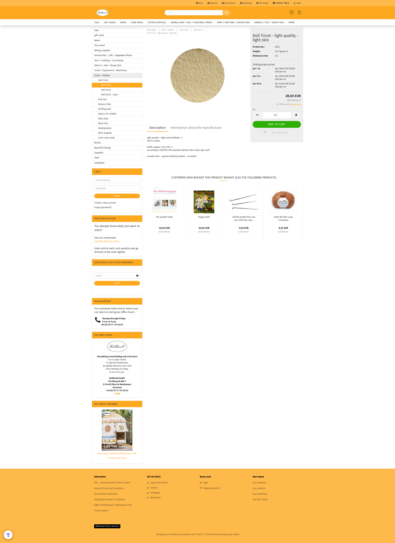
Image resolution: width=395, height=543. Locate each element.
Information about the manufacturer (196, 127)
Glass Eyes (103, 118)
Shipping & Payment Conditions (109, 499)
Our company (259, 482)
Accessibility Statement (105, 494)
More (292, 22)
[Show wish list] (291, 12)
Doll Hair (102, 99)
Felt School (263, 3)
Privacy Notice (101, 510)
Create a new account (105, 203)
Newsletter (155, 497)
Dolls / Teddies (102, 75)
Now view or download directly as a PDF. (117, 453)
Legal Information (159, 482)
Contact (154, 487)
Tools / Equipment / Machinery (110, 70)
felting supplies (157, 22)
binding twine (104, 128)
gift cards (110, 22)
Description (157, 127)
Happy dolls (204, 217)
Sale (96, 22)
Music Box (103, 123)
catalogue (99, 162)
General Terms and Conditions (109, 488)
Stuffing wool (104, 109)
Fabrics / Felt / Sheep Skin (269, 22)
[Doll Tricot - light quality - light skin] (197, 75)
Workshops (247, 3)
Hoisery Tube (104, 104)
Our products (229, 3)
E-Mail (117, 393)
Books (97, 142)
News (200, 3)
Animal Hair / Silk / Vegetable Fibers (191, 22)
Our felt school (260, 499)
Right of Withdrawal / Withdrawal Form (113, 505)
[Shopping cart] (299, 12)
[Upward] (386, 538)
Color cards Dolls (106, 137)
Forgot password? (102, 207)
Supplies (98, 152)
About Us (213, 3)
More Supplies (105, 133)
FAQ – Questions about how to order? (112, 482)
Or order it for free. (117, 458)
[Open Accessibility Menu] (8, 534)
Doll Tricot (103, 80)
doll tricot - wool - (110, 94)
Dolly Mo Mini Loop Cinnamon (283, 218)
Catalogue (155, 492)
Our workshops (260, 494)
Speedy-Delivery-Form (106, 241)
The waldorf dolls (164, 217)
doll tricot (106, 85)
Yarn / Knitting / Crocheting (233, 22)
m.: (254, 109)
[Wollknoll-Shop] (102, 12)
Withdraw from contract (107, 526)
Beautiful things (102, 147)
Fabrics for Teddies (107, 113)
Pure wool (137, 22)
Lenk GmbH (233, 534)
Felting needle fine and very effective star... (243, 218)
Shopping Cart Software (167, 534)
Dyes (96, 157)
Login (298, 3)
